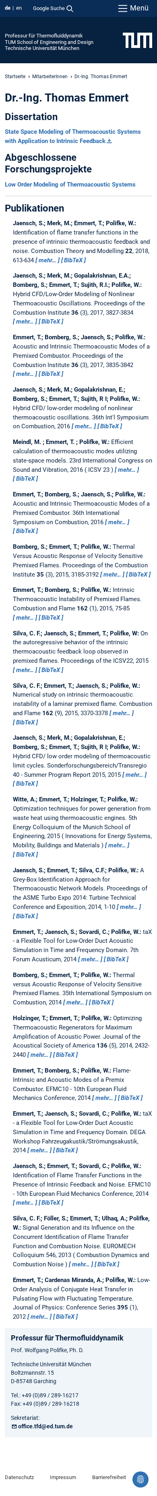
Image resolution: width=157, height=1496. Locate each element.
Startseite (15, 76)
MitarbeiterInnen (50, 76)
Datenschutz (19, 1477)
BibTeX (73, 260)
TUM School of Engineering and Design (49, 42)
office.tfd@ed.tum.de (45, 1426)
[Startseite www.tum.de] (137, 40)
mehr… (47, 260)
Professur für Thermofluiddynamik (44, 36)
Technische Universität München (42, 48)
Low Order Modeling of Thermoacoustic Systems (70, 184)
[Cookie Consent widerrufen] (140, 1479)
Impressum (63, 1477)
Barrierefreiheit (109, 1477)
